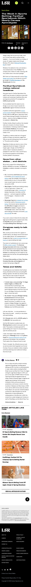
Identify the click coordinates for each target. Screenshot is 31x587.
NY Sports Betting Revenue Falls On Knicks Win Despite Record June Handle (15, 434)
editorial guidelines (10, 402)
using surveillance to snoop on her (17, 337)
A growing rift (22, 190)
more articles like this (13, 408)
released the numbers (22, 200)
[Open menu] (28, 3)
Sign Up (16, 2)
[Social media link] (9, 48)
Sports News (5, 10)
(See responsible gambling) (20, 520)
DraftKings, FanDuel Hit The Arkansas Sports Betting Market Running (14, 459)
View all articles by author (15, 491)
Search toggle (22, 3)
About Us (20, 402)
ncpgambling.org (18, 518)
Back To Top (27, 499)
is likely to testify (10, 245)
